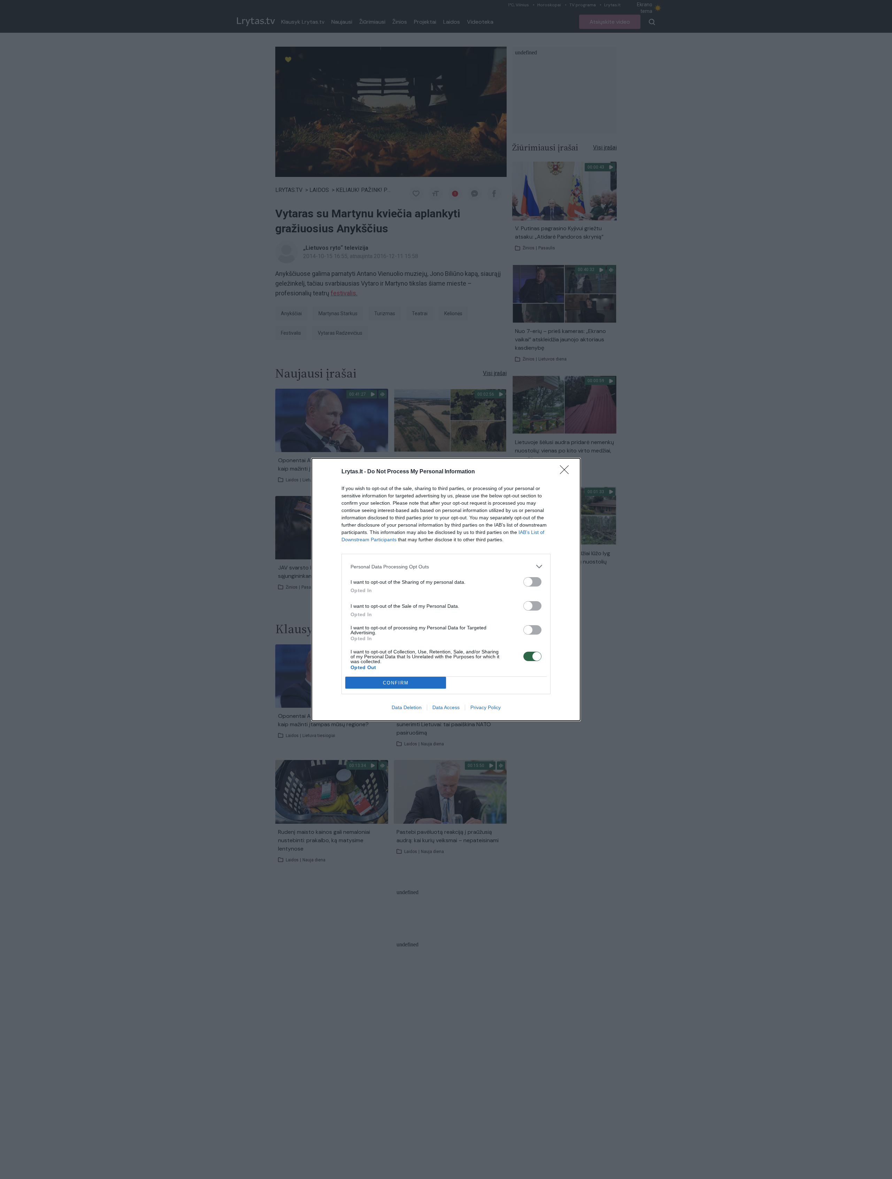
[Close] (566, 472)
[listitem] (446, 566)
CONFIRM (396, 682)
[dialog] (446, 589)
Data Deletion (407, 707)
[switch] (532, 582)
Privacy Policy (485, 707)
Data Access (446, 707)
